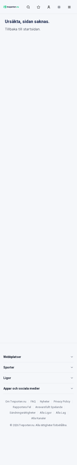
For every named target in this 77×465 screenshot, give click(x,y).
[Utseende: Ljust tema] (59, 7)
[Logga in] (48, 7)
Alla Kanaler (38, 418)
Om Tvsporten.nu (15, 401)
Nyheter (44, 401)
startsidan (31, 29)
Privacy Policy (62, 401)
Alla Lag (61, 412)
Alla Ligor (46, 412)
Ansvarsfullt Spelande (48, 407)
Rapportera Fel (22, 407)
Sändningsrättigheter (23, 412)
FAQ (33, 401)
